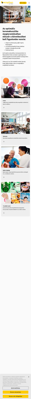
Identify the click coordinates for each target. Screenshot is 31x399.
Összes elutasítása (15, 392)
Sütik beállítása (15, 388)
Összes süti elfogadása (15, 396)
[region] (15, 387)
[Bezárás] (28, 376)
